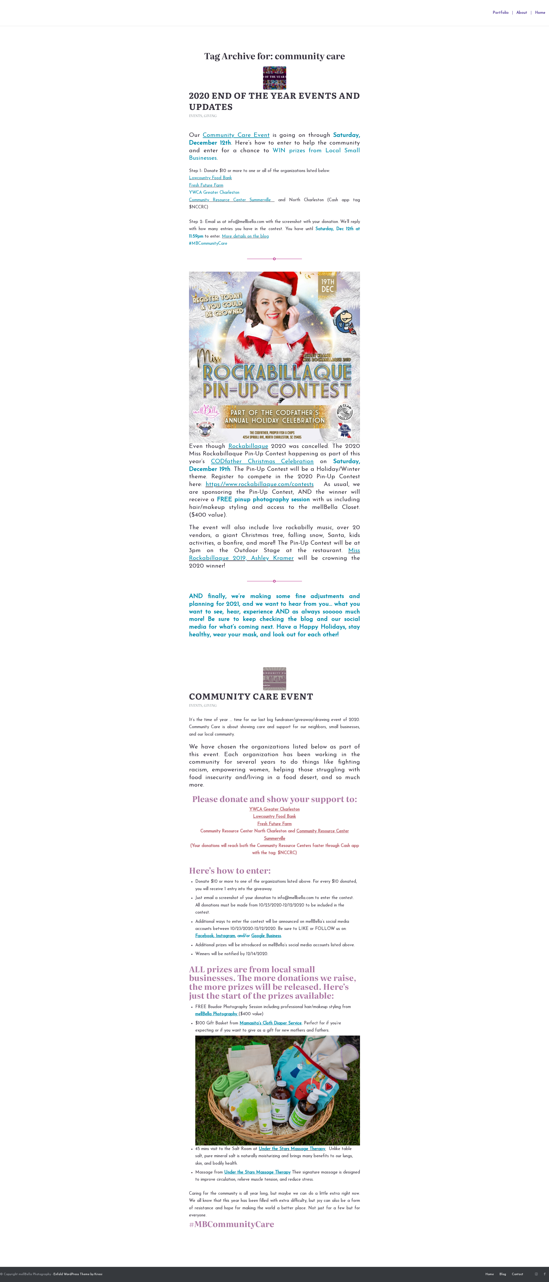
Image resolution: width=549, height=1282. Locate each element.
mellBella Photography (216, 1014)
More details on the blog (245, 236)
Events (195, 115)
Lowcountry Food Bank (210, 178)
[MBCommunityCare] (274, 678)
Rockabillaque (248, 446)
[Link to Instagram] (536, 1274)
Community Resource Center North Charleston (243, 831)
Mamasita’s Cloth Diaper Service (271, 1023)
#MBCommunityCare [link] (208, 244)
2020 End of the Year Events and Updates (274, 100)
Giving (210, 115)
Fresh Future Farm (206, 185)
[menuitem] (500, 13)
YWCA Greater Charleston (214, 193)
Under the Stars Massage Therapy (292, 1149)
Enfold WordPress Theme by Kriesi (77, 1274)
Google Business (266, 936)
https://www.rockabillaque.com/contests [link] (260, 484)
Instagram (225, 936)
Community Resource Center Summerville (230, 200)
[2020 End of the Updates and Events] (274, 78)
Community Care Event (251, 696)
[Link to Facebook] (544, 1274)
